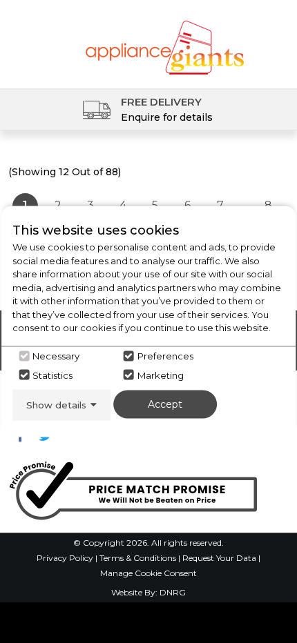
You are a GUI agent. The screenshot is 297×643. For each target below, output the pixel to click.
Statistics (52, 374)
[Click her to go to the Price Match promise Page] (132, 487)
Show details (56, 404)
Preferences (165, 356)
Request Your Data (219, 558)
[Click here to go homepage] (165, 39)
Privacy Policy (66, 558)
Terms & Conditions (138, 558)
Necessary (55, 356)
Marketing (160, 374)
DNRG (173, 592)
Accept (165, 403)
